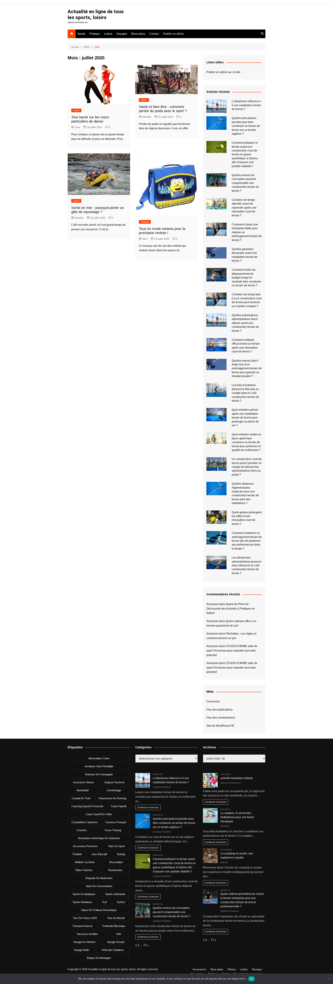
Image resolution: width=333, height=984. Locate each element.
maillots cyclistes (85, 862)
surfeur (121, 902)
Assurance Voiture (83, 782)
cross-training (113, 830)
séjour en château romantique (99, 910)
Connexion (213, 701)
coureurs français (115, 822)
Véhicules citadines (112, 949)
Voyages (121, 33)
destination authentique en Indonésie (99, 838)
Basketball (82, 790)
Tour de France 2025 (85, 918)
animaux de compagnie (99, 774)
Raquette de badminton (98, 878)
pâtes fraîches (84, 870)
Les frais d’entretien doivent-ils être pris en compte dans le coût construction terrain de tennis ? (245, 393)
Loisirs (108, 33)
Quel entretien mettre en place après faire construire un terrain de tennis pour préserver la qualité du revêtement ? (246, 442)
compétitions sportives (84, 822)
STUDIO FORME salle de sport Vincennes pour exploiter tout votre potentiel (231, 650)
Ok (251, 978)
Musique (257, 969)
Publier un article (173, 33)
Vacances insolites (87, 933)
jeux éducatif (99, 854)
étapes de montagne (99, 957)
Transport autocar (82, 925)
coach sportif (118, 806)
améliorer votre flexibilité (99, 766)
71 (144, 945)
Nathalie (146, 116)
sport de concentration (99, 886)
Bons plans (138, 33)
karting (121, 854)
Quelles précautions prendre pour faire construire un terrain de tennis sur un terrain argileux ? (246, 126)
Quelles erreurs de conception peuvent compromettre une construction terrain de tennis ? (245, 183)
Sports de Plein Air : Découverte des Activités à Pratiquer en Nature (230, 608)
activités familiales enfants (236, 778)
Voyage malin (81, 949)
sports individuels (115, 894)
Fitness (232, 969)
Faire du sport (116, 846)
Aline (145, 238)
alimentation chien (98, 758)
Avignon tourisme (114, 782)
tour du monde (116, 918)
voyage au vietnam (84, 941)
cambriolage (114, 790)
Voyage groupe (116, 941)
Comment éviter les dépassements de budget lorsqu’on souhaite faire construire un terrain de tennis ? (246, 277)
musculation (116, 862)
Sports (81, 33)
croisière (81, 830)
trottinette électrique (113, 925)
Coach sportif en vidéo (99, 814)
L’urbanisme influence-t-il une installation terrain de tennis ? (246, 105)
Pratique (94, 33)
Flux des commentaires (220, 717)
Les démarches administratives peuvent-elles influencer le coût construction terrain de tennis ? (247, 565)
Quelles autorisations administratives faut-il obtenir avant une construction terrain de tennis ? (245, 323)
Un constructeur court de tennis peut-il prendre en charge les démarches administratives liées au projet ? (247, 467)
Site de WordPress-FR (220, 725)
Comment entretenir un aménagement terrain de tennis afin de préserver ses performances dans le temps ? (247, 540)
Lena (77, 127)
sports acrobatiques (83, 894)
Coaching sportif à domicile (87, 806)
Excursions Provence (85, 846)
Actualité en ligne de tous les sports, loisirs (96, 14)
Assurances (199, 969)
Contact (154, 33)
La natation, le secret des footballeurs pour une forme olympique (237, 817)
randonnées (115, 870)
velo (118, 933)
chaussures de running (112, 798)
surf (104, 902)
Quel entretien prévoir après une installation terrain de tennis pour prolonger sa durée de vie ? (245, 417)
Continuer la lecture (148, 807)
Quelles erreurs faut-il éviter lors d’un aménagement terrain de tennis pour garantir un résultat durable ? (247, 368)
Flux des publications (219, 709)
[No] (328, 979)
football (77, 854)
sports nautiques (82, 902)
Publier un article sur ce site (223, 72)
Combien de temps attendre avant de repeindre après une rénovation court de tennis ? (244, 207)
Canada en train (81, 798)
